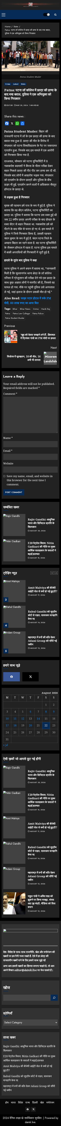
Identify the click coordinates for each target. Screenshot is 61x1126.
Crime (7, 84)
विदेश (20, 1102)
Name (8, 438)
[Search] (55, 15)
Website (8, 463)
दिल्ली (35, 1102)
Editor (9, 105)
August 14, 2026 (37, 622)
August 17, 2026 (37, 595)
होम (6, 1102)
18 (15, 725)
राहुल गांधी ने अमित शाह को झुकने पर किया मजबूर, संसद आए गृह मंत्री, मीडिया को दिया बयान (41, 901)
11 (15, 718)
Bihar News (25, 308)
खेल (42, 1102)
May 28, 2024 (22, 105)
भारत (13, 1102)
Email (7, 451)
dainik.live (30, 1122)
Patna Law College (21, 313)
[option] (30, 593)
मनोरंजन (50, 1102)
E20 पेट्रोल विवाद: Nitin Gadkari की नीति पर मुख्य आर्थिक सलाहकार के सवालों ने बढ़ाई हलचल (42, 548)
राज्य (27, 1102)
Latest (15, 84)
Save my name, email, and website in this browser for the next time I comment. (30, 480)
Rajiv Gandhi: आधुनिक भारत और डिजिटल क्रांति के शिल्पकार (41, 523)
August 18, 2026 (37, 558)
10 (7, 718)
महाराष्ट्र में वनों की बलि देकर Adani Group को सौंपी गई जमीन (42, 640)
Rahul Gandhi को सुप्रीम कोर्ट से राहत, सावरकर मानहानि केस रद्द (42, 615)
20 (30, 725)
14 (38, 718)
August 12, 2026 (37, 648)
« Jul (5, 745)
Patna (7, 313)
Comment (10, 394)
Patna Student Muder (14, 318)
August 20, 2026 (38, 531)
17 (7, 725)
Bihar (15, 308)
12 (22, 718)
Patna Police (38, 313)
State (23, 84)
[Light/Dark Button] (46, 14)
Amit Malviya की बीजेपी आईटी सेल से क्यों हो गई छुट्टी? (42, 589)
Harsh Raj (45, 308)
